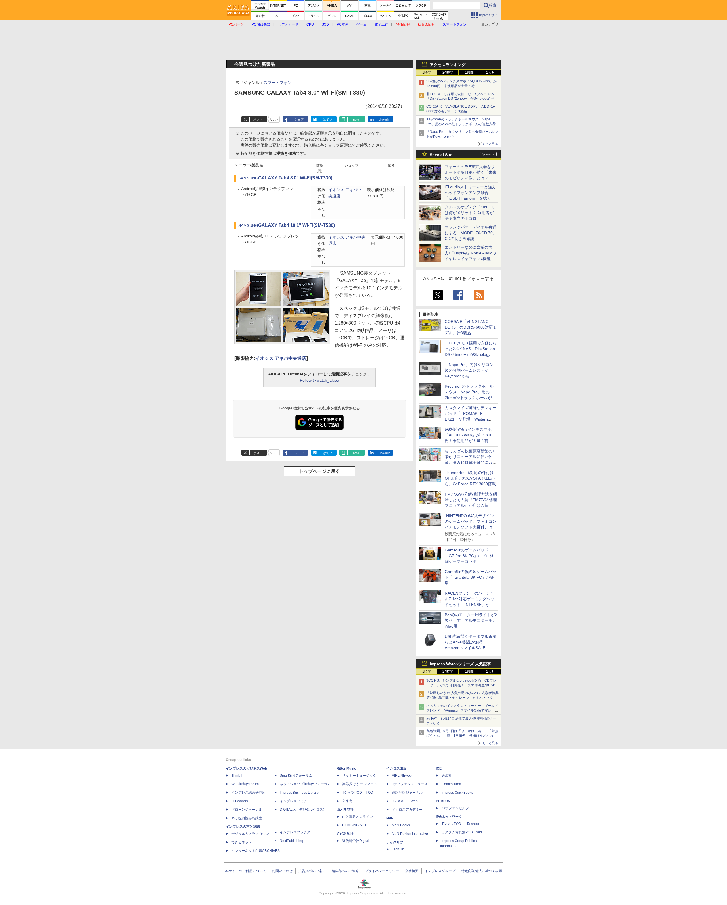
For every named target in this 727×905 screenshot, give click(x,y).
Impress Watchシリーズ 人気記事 (460, 664)
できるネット (241, 842)
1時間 (426, 72)
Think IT (237, 775)
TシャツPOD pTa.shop (460, 824)
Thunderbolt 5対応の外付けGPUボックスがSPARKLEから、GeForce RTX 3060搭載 (470, 478)
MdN (390, 818)
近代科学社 (345, 834)
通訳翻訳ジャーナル (407, 793)
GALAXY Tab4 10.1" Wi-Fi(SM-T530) (296, 225)
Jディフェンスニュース (410, 784)
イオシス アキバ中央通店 (280, 358)
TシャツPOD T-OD (357, 793)
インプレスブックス (295, 832)
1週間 (469, 72)
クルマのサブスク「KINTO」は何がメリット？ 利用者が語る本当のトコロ (471, 213)
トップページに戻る (319, 471)
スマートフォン (277, 82)
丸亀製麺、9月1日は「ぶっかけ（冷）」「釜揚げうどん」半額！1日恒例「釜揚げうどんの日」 (462, 736)
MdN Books (401, 825)
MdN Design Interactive (410, 834)
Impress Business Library (299, 793)
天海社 (447, 775)
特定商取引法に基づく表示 (481, 871)
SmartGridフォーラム (296, 775)
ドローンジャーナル (246, 810)
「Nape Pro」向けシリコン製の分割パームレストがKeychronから (469, 370)
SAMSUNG (248, 178)
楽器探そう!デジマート (359, 784)
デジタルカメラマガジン (250, 834)
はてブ (327, 119)
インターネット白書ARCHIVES (255, 851)
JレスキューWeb (405, 801)
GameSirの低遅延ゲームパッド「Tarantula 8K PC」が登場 (470, 577)
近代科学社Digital (355, 841)
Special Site (441, 154)
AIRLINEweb (402, 775)
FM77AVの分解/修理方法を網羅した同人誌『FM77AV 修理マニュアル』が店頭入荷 (471, 500)
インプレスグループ (440, 871)
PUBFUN (443, 801)
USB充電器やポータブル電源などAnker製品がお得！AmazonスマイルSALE (470, 642)
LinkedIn (384, 119)
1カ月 (490, 72)
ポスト (258, 119)
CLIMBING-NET (354, 825)
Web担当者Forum (245, 784)
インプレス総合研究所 (248, 793)
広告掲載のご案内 (312, 871)
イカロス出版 (396, 768)
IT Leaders (239, 801)
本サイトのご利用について (245, 871)
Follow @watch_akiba (319, 380)
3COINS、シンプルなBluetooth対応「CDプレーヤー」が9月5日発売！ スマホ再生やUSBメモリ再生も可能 (462, 685)
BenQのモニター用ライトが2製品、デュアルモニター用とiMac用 (471, 620)
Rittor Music (346, 768)
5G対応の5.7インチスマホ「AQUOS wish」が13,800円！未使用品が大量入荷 (468, 435)
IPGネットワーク (449, 817)
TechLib (398, 849)
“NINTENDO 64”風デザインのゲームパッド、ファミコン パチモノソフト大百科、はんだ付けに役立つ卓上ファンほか (470, 527)
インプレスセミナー (295, 801)
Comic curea (451, 784)
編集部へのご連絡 (345, 871)
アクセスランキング (447, 64)
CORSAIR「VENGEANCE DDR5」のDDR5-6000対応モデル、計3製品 (471, 327)
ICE (439, 768)
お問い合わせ (282, 871)
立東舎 (347, 801)
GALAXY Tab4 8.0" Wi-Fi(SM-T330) (295, 177)
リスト (274, 119)
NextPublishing (291, 841)
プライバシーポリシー (382, 871)
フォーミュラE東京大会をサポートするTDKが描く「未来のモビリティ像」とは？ (470, 172)
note (356, 119)
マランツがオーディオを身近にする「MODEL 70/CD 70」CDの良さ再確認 (471, 233)
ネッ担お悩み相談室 (246, 818)
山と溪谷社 (345, 810)
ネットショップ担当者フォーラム (305, 784)
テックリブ (394, 842)
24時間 (447, 72)
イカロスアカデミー (407, 810)
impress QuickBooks (457, 793)
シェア (299, 119)
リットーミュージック (359, 775)
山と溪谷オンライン (357, 817)
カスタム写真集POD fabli (462, 832)
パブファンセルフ (455, 808)
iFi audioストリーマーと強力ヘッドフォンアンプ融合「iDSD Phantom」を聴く (470, 192)
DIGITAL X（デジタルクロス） (303, 810)
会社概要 (412, 871)
